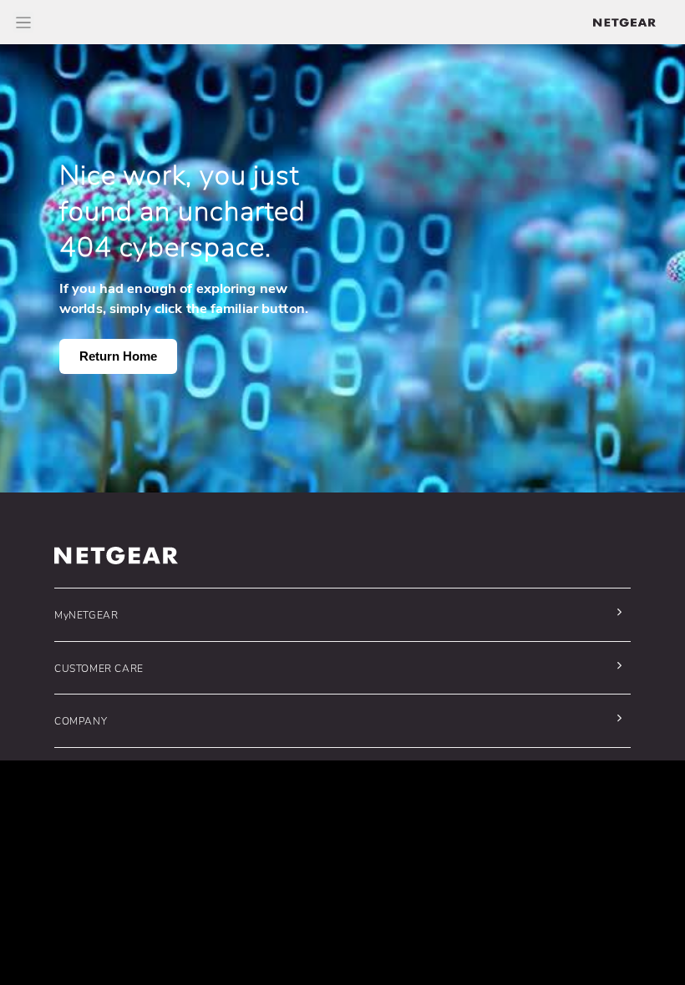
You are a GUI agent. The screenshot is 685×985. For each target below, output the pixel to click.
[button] (338, 614)
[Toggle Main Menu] (23, 22)
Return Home (118, 356)
